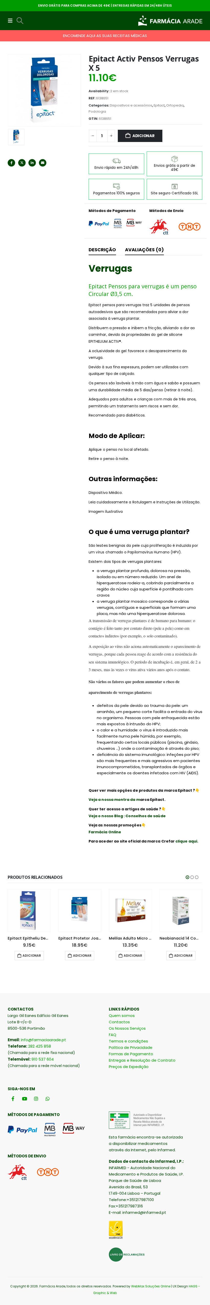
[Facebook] (13, 1098)
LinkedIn (32, 163)
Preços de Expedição (129, 1066)
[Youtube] (24, 1098)
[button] (12, 20)
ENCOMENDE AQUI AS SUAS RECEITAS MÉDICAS (105, 35)
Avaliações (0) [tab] (144, 249)
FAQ (112, 1034)
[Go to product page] (29, 910)
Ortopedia (175, 105)
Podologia (97, 111)
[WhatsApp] (47, 1098)
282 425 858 (39, 1046)
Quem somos (122, 1015)
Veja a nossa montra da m (114, 799)
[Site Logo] (170, 21)
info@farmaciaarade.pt (43, 1039)
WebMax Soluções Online (150, 1286)
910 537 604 (43, 1059)
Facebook (11, 163)
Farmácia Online (105, 832)
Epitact (159, 105)
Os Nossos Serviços (127, 1028)
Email (42, 163)
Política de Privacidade (130, 1047)
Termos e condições (128, 1041)
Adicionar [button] (32, 955)
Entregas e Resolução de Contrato (142, 1060)
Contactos (119, 1022)
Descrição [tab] (102, 249)
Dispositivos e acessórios (131, 105)
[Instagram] (36, 1098)
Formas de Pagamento (131, 1054)
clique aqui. (186, 841)
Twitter (22, 163)
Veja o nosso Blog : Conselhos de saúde (127, 815)
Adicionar (143, 135)
